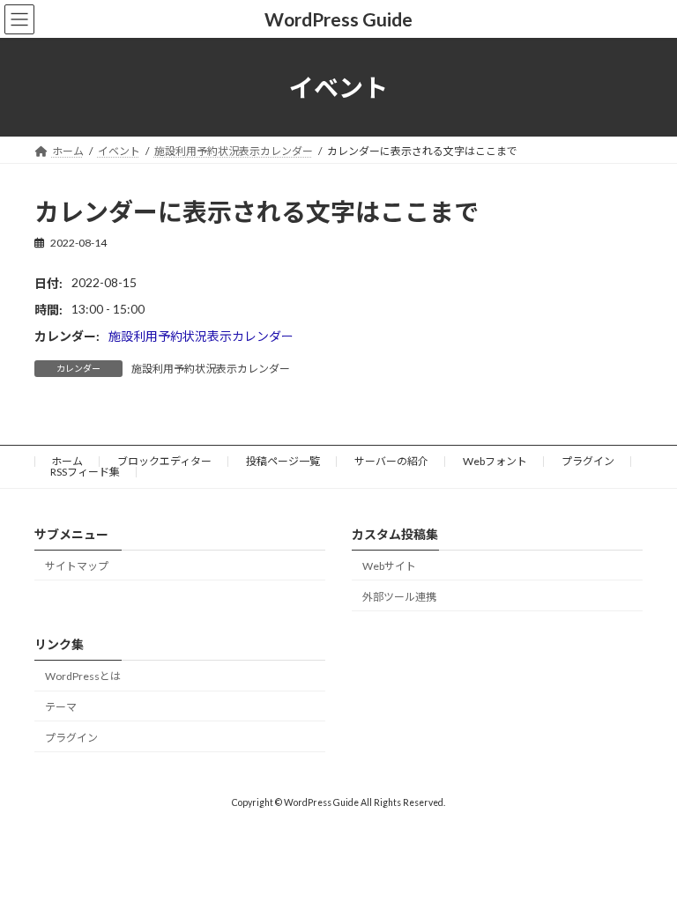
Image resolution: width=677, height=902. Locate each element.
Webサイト (389, 566)
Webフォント (495, 461)
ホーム (67, 461)
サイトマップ (76, 566)
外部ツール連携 (399, 596)
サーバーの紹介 (391, 461)
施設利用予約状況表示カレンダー (201, 336)
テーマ (61, 706)
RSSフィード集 (85, 471)
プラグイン (588, 461)
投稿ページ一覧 (283, 461)
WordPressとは (83, 677)
